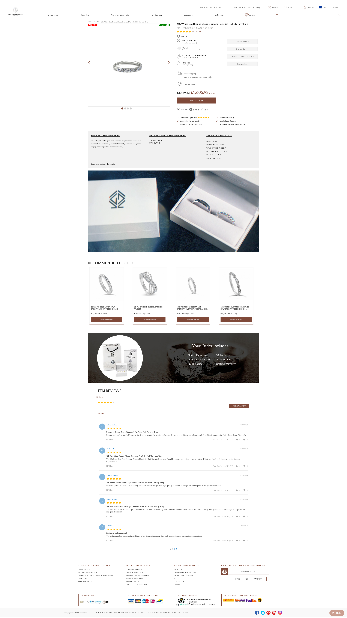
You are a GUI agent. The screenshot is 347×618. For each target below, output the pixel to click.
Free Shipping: (190, 73)
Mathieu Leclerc (112, 449)
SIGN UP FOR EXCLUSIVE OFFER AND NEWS (243, 565)
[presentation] (89, 62)
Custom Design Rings (87, 573)
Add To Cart (196, 100)
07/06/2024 (244, 425)
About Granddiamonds (187, 565)
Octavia (109, 526)
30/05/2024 (244, 526)
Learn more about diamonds (103, 164)
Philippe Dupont (112, 475)
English (335, 7)
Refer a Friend (84, 570)
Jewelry (96, 22)
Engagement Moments (184, 576)
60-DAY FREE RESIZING (135, 579)
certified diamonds (120, 15)
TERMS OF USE (100, 613)
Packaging (83, 579)
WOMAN (258, 579)
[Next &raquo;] (176, 548)
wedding (85, 15)
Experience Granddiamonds (94, 565)
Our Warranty (189, 84)
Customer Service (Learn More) (232, 124)
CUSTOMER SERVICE (134, 570)
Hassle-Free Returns (228, 121)
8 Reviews (196, 32)
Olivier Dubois (112, 425)
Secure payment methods (143, 595)
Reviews (99, 397)
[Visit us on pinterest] (268, 612)
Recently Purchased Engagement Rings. (96, 576)
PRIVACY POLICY (113, 613)
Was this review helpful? (223, 440)
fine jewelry (156, 15)
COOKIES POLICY (129, 613)
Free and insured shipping (191, 124)
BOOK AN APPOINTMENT (210, 7)
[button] (122, 108)
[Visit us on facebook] (257, 612)
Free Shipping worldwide (137, 576)
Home (90, 22)
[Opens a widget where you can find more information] (336, 613)
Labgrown (188, 15)
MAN (237, 579)
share (111, 440)
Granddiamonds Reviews (185, 573)
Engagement (53, 15)
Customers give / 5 (188, 117)
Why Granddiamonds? (138, 565)
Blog (176, 579)
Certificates (88, 595)
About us (178, 570)
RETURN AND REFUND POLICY (150, 613)
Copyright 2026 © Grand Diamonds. (78, 613)
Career (177, 585)
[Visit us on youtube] (274, 612)
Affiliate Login (85, 582)
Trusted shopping (187, 595)
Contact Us (179, 582)
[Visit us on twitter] (263, 612)
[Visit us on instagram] (280, 612)
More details (107, 319)
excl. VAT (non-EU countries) (243, 7)
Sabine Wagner (112, 499)
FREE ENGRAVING (133, 582)
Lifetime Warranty (226, 117)
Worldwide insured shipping (241, 595)
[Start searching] (338, 15)
